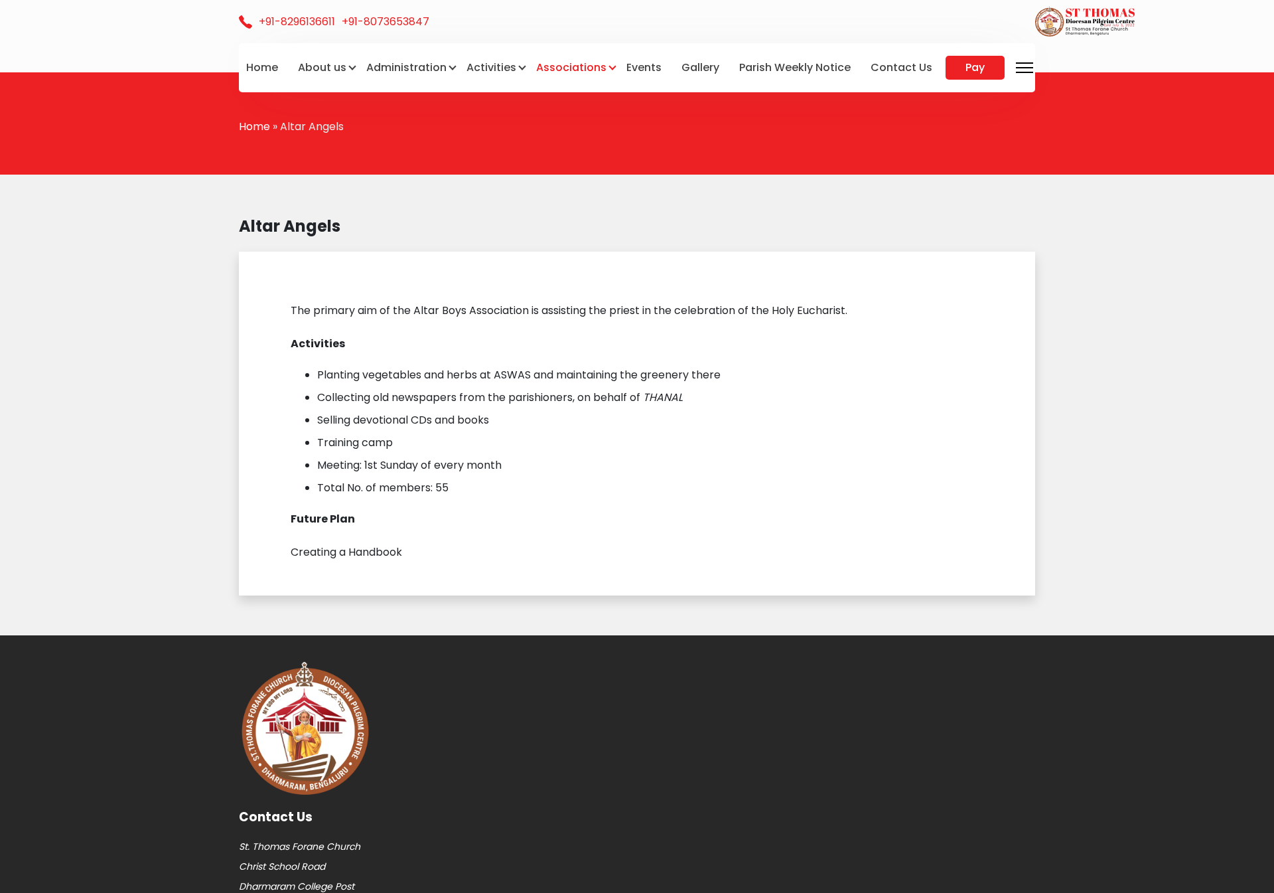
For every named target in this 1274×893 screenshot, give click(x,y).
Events (644, 67)
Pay (975, 67)
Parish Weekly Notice (795, 67)
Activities (491, 67)
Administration (406, 67)
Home (262, 67)
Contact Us (901, 67)
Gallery (700, 67)
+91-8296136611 (297, 21)
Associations (571, 67)
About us (322, 67)
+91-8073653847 (385, 21)
